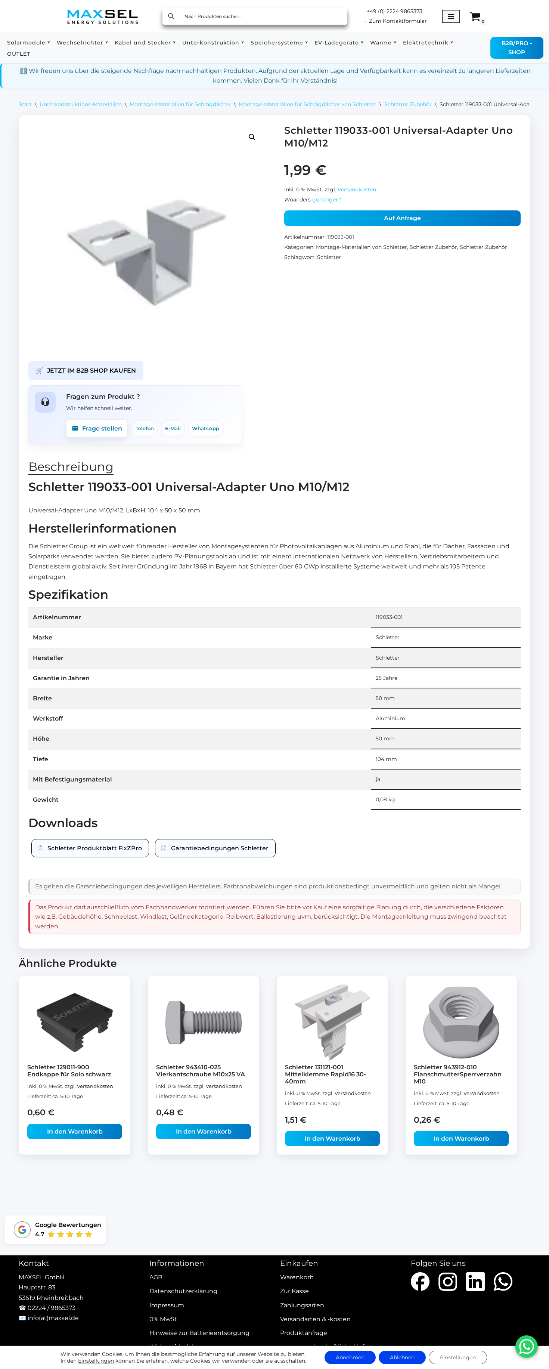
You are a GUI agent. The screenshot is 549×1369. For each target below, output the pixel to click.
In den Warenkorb (75, 1131)
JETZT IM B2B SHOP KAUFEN (86, 370)
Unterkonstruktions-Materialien (81, 104)
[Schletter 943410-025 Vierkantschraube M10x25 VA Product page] (203, 1022)
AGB (155, 1277)
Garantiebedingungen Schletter (220, 848)
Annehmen (350, 1357)
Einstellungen (96, 1360)
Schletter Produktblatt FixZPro (94, 848)
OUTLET (18, 53)
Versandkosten (357, 189)
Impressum (166, 1305)
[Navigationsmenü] (451, 16)
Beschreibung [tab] (71, 466)
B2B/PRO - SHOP (517, 48)
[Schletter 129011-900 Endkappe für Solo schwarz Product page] (75, 1022)
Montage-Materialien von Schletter (361, 247)
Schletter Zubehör (408, 104)
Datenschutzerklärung (183, 1291)
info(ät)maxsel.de (53, 1318)
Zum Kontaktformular (394, 21)
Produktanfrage (303, 1332)
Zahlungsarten (302, 1305)
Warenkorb (297, 1277)
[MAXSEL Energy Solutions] (102, 16)
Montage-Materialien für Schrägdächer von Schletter (307, 104)
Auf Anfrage (402, 218)
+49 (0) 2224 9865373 (394, 11)
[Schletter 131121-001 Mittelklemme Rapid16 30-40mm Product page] (332, 1022)
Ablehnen (402, 1357)
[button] (48, 42)
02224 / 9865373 (51, 1307)
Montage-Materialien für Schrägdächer (180, 104)
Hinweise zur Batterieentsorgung (199, 1332)
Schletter (329, 257)
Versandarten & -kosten (315, 1319)
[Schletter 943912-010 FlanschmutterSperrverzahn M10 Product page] (461, 1022)
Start (25, 104)
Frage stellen (102, 428)
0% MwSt (163, 1319)
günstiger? (326, 199)
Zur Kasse (294, 1291)
